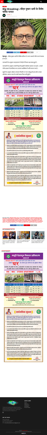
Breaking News (13, 217)
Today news (18, 221)
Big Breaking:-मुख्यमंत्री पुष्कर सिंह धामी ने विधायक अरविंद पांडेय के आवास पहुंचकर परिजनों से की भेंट (23, 241)
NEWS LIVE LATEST (23, 220)
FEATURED (5, 218)
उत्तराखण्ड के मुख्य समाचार (38, 222)
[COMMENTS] (37, 52)
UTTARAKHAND (25, 221)
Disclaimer (26, 406)
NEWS (13, 220)
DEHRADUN (28, 217)
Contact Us (26, 405)
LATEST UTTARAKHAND (24, 218)
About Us (26, 403)
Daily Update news (21, 217)
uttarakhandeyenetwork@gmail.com (12, 422)
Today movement (11, 221)
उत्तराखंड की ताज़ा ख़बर (31, 222)
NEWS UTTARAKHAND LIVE (33, 220)
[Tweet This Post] (16, 52)
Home (25, 402)
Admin (9, 14)
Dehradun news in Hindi (36, 217)
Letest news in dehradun (24, 219)
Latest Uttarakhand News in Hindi (10, 219)
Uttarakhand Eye (25, 430)
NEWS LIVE (17, 220)
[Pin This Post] (23, 52)
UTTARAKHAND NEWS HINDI (11, 222)
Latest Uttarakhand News (36, 218)
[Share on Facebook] (10, 52)
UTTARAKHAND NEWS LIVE (22, 222)
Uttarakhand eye (32, 221)
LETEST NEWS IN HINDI (35, 219)
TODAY (40, 220)
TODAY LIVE (5, 221)
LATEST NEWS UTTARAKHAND (13, 218)
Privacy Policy (27, 407)
